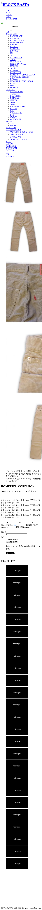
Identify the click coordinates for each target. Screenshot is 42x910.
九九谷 (13, 68)
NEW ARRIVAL (16, 92)
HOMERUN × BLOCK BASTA (22, 75)
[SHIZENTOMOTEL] (17, 734)
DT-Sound (14, 79)
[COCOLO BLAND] (17, 600)
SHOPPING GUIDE (13, 130)
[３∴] (17, 686)
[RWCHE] (17, 625)
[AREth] (17, 710)
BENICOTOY (15, 73)
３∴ (12, 55)
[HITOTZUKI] (17, 771)
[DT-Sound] (17, 820)
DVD (12, 85)
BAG (12, 111)
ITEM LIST (10, 90)
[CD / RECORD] (17, 844)
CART (8, 17)
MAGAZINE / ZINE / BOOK (21, 81)
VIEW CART (11, 128)
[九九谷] (17, 759)
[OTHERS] (17, 869)
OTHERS (14, 87)
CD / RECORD (16, 83)
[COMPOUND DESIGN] (17, 808)
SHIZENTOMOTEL (18, 64)
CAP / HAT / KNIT (17, 107)
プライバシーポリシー (19, 139)
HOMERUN (15, 49)
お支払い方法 (15, 137)
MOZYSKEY (15, 62)
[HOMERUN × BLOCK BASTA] (17, 795)
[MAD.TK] (17, 747)
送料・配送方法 (16, 134)
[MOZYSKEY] (17, 722)
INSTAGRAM (11, 19)
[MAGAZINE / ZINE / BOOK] (17, 832)
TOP (7, 10)
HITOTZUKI (15, 71)
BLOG (8, 12)
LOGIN (9, 15)
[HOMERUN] (17, 649)
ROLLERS (14, 38)
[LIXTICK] (17, 661)
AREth (13, 60)
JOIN (12, 123)
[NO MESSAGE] (17, 698)
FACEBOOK (11, 146)
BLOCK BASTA (16, 36)
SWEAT (13, 117)
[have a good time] (17, 612)
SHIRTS (13, 100)
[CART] (2, 23)
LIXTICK (14, 51)
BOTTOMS (14, 98)
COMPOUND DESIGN (19, 77)
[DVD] (17, 857)
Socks (12, 102)
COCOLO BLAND (17, 40)
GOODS (13, 109)
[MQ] (17, 673)
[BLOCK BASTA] (15, 4)
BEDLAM (14, 47)
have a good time (16, 42)
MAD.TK (14, 66)
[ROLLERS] (17, 588)
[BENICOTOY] (17, 783)
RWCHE (13, 45)
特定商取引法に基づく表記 (21, 132)
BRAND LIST (11, 34)
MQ (11, 53)
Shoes (12, 104)
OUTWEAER (15, 119)
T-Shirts (13, 94)
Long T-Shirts (15, 96)
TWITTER (10, 150)
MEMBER (10, 121)
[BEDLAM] (17, 637)
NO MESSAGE (16, 58)
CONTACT (10, 144)
